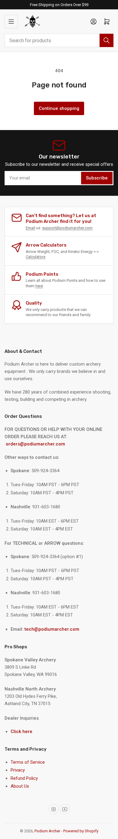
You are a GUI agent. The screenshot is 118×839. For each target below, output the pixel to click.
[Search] (106, 40)
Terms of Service (28, 762)
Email (30, 228)
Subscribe (97, 178)
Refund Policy (24, 778)
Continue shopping (59, 108)
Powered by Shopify (80, 831)
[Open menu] (11, 21)
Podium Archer (47, 831)
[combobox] (59, 40)
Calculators (35, 256)
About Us (20, 786)
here (39, 286)
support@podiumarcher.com (67, 228)
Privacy (18, 770)
